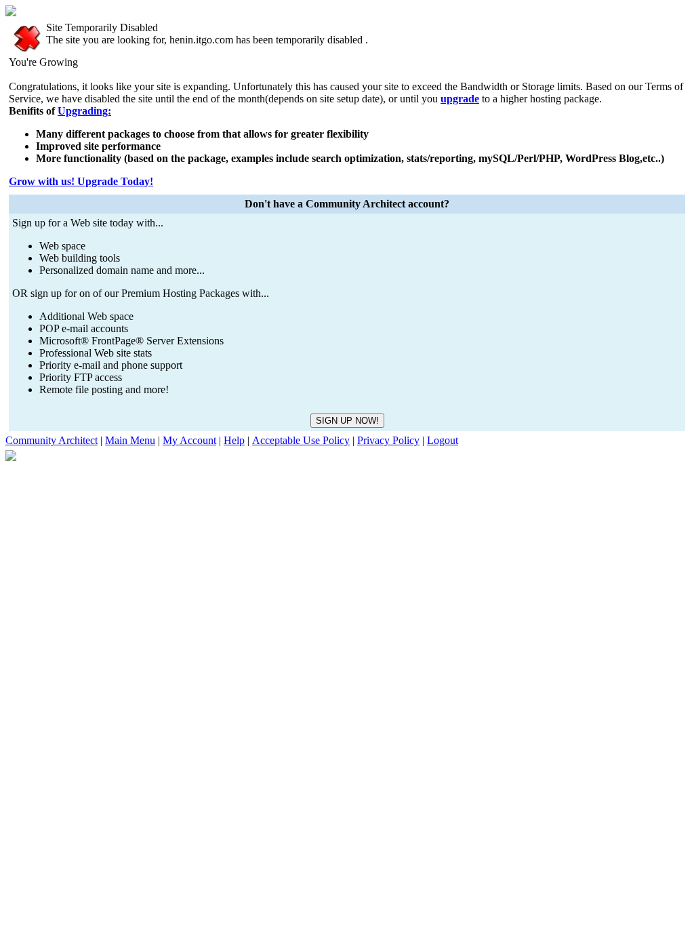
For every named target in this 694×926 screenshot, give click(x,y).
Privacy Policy (388, 440)
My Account (189, 440)
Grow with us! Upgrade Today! (81, 181)
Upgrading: (84, 111)
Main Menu (130, 440)
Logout (442, 440)
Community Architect (51, 440)
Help (234, 440)
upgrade (460, 98)
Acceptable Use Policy (301, 440)
